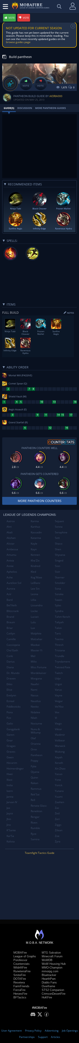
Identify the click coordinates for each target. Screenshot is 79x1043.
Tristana (60, 650)
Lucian (35, 617)
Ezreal (10, 701)
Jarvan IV (12, 802)
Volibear (60, 740)
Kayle (34, 543)
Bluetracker (49, 975)
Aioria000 (55, 96)
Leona (34, 594)
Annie (10, 566)
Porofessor (20, 960)
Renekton (36, 811)
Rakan (34, 783)
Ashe (10, 577)
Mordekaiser (38, 673)
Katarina (36, 538)
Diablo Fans (49, 982)
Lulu (33, 622)
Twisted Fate (62, 667)
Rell (33, 800)
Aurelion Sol (14, 583)
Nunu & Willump (36, 731)
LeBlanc (35, 583)
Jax (8, 808)
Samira (35, 839)
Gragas (11, 746)
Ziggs (58, 825)
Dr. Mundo (13, 673)
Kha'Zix (35, 560)
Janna (10, 797)
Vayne (58, 695)
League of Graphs (24, 956)
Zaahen (59, 802)
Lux (33, 628)
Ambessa (12, 549)
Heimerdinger (15, 768)
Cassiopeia (13, 645)
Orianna (36, 744)
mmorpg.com (50, 971)
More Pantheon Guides (50, 108)
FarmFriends (21, 986)
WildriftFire (20, 967)
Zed (57, 813)
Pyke (33, 766)
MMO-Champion (52, 967)
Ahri (9, 527)
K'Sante (11, 830)
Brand (10, 617)
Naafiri (35, 684)
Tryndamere (62, 661)
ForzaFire (19, 990)
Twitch (59, 673)
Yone (58, 780)
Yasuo (58, 774)
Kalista (11, 841)
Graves (11, 751)
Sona (58, 588)
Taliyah (59, 622)
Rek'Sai (35, 794)
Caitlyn (11, 633)
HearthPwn (49, 978)
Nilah (34, 718)
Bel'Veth (12, 605)
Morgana (36, 678)
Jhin (9, 819)
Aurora (11, 588)
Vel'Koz (59, 706)
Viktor (58, 729)
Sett (57, 538)
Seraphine (61, 532)
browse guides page (18, 42)
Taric (58, 633)
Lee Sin (35, 588)
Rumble (35, 828)
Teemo (59, 639)
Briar (10, 628)
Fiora (10, 712)
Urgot (58, 684)
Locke (34, 611)
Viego (58, 723)
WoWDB (47, 960)
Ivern (10, 791)
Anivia (10, 560)
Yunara (59, 791)
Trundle (59, 656)
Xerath (59, 763)
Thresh (59, 645)
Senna (59, 527)
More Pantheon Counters (39, 501)
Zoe (57, 836)
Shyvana (60, 555)
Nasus (34, 695)
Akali (10, 532)
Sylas (58, 605)
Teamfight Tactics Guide (39, 853)
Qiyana (35, 772)
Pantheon (36, 755)
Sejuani (59, 521)
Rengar (35, 817)
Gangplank (13, 729)
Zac (57, 808)
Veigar (59, 701)
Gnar (10, 740)
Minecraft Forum (52, 956)
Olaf (33, 738)
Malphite (36, 633)
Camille (11, 639)
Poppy (34, 760)
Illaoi (9, 780)
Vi (56, 718)
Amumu (11, 555)
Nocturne (36, 723)
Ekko (9, 684)
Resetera (19, 982)
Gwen (10, 757)
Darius (11, 661)
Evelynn (11, 695)
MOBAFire (20, 952)
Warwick (60, 746)
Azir (9, 594)
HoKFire (47, 997)
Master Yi (36, 650)
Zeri (57, 819)
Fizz (9, 718)
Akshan (11, 538)
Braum (11, 622)
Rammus (36, 789)
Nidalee (35, 712)
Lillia (33, 600)
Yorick (58, 785)
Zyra (57, 841)
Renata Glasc (39, 806)
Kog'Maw (36, 577)
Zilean (58, 830)
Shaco (58, 543)
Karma (35, 521)
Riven (34, 822)
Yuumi (59, 797)
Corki (10, 656)
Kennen (35, 555)
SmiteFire (19, 975)
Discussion (24, 108)
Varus (58, 690)
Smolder (60, 583)
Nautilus (36, 701)
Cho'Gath (12, 650)
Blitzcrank (13, 611)
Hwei (10, 774)
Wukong (60, 751)
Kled (33, 572)
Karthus (35, 527)
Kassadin (36, 532)
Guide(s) (9, 108)
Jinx (9, 825)
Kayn (34, 549)
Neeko (35, 706)
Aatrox (11, 521)
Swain (58, 600)
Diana (10, 667)
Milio (34, 661)
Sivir (57, 572)
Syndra (59, 611)
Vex (57, 712)
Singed (59, 560)
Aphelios (12, 572)
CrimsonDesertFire (53, 993)
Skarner (60, 577)
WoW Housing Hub (54, 963)
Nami (34, 690)
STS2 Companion (53, 990)
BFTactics (19, 997)
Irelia (10, 785)
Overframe (48, 986)
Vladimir (60, 735)
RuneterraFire (22, 971)
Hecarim (12, 763)
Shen (58, 549)
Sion (57, 566)
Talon (58, 628)
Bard (10, 600)
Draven (11, 678)
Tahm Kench (62, 617)
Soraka (59, 594)
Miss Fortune (39, 667)
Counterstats (21, 963)
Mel (33, 656)
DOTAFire (19, 978)
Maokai (35, 645)
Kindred (35, 566)
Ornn (34, 749)
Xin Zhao (60, 768)
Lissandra (37, 605)
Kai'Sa (10, 836)
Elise (9, 690)
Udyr (58, 678)
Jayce (10, 813)
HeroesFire (20, 993)
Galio (10, 723)
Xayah (58, 757)
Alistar (10, 543)
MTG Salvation (51, 952)
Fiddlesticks (14, 706)
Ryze (33, 834)
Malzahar (36, 639)
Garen (10, 735)
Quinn (34, 777)
